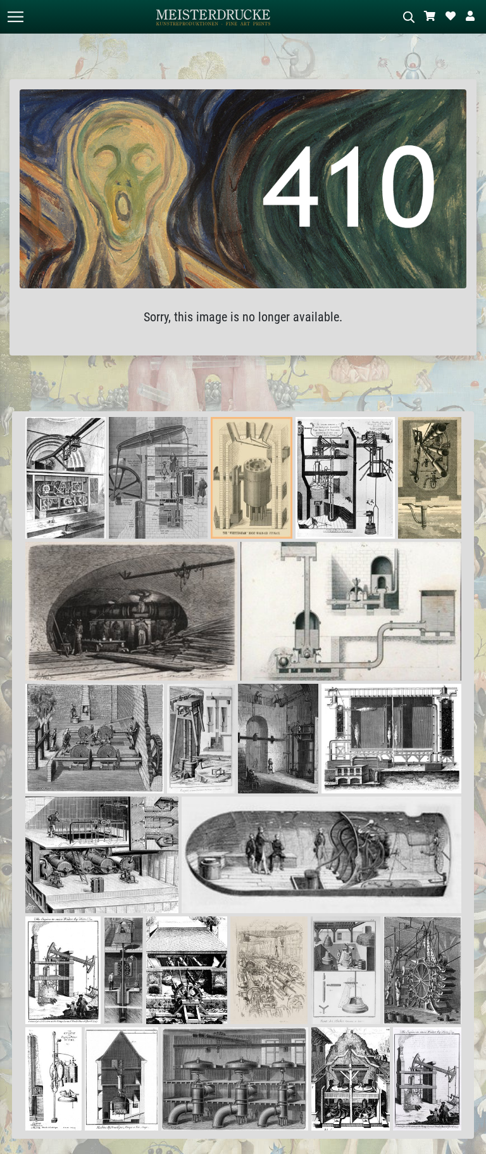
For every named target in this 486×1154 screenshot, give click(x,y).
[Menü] (15, 17)
